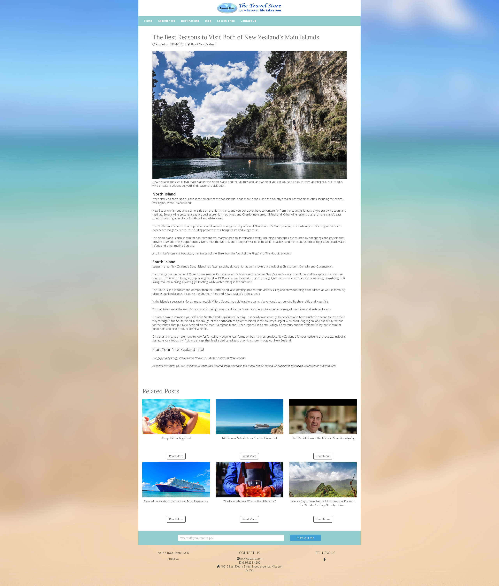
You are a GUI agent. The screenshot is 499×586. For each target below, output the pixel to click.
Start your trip (305, 538)
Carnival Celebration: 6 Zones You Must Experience (176, 501)
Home (148, 21)
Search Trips (226, 21)
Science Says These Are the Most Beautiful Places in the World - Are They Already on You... (323, 503)
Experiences (166, 21)
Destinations (190, 21)
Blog (208, 21)
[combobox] (231, 538)
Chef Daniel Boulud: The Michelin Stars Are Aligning (323, 438)
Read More (176, 456)
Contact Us (248, 21)
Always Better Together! (176, 438)
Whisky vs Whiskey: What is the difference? (249, 501)
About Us (173, 558)
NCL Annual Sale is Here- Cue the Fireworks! (249, 438)
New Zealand (207, 44)
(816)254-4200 (251, 562)
